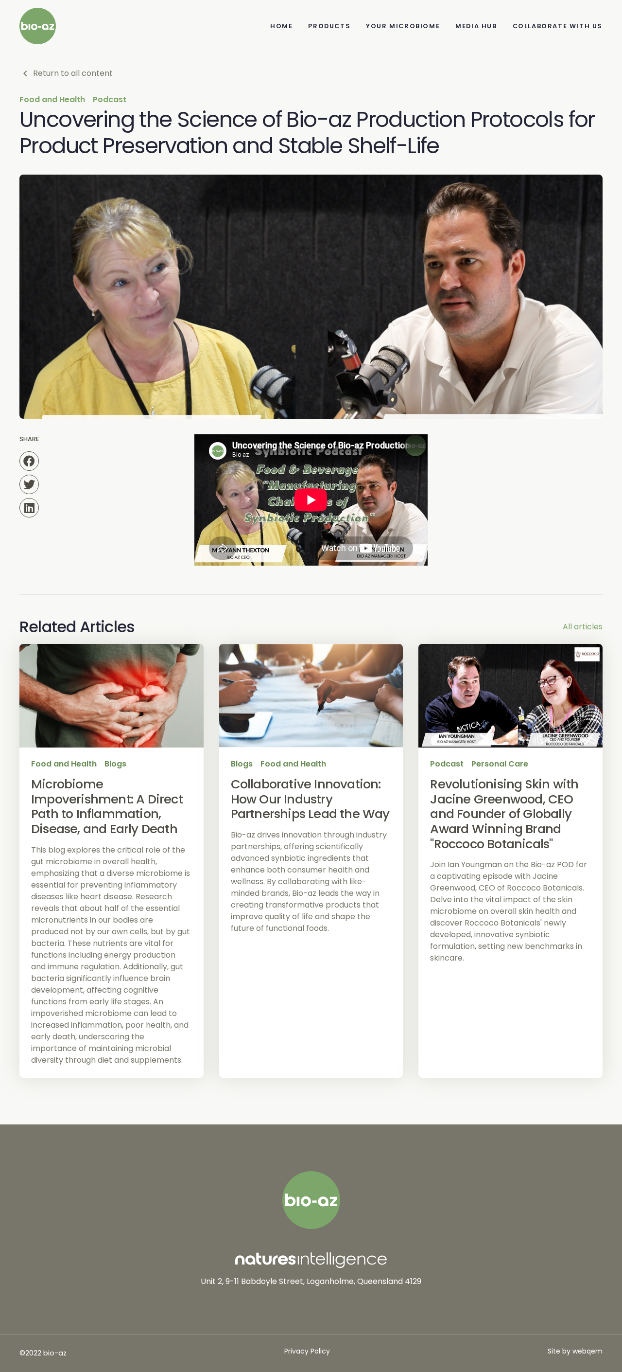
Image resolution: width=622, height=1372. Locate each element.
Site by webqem (575, 1351)
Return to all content (73, 73)
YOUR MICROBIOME (403, 26)
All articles (583, 626)
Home (281, 26)
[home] (37, 26)
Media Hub (476, 26)
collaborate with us (558, 26)
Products (329, 26)
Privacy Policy (307, 1351)
